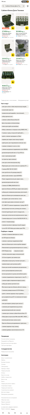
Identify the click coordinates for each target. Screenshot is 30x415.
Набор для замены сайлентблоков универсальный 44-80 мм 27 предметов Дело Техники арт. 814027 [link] (8, 61)
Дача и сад (4, 379)
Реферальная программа (7, 351)
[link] (15, 106)
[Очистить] (24, 6)
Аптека (3, 373)
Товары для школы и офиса (8, 383)
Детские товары (5, 392)
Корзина (21, 413)
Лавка (9, 413)
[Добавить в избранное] (13, 14)
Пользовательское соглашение (9, 397)
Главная (3, 413)
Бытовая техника (5, 362)
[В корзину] (13, 28)
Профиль (27, 413)
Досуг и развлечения (6, 358)
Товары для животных (6, 388)
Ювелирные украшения (7, 394)
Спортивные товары (6, 385)
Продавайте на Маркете (7, 341)
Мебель (3, 360)
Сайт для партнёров (6, 345)
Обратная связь (5, 400)
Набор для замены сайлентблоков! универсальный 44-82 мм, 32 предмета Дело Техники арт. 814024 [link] (7, 34)
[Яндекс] (13, 409)
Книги (2, 381)
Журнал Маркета (5, 404)
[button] (28, 6)
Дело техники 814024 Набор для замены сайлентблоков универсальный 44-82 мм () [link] (21, 34)
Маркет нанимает (5, 402)
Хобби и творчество (6, 377)
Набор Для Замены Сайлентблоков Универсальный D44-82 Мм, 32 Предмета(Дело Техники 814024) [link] (8, 88)
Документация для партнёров (8, 343)
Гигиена (3, 364)
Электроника (4, 366)
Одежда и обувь (5, 368)
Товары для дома (5, 370)
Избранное (15, 413)
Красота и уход (5, 375)
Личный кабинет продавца (8, 339)
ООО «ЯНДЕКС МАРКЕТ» (11, 407)
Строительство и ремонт (7, 390)
